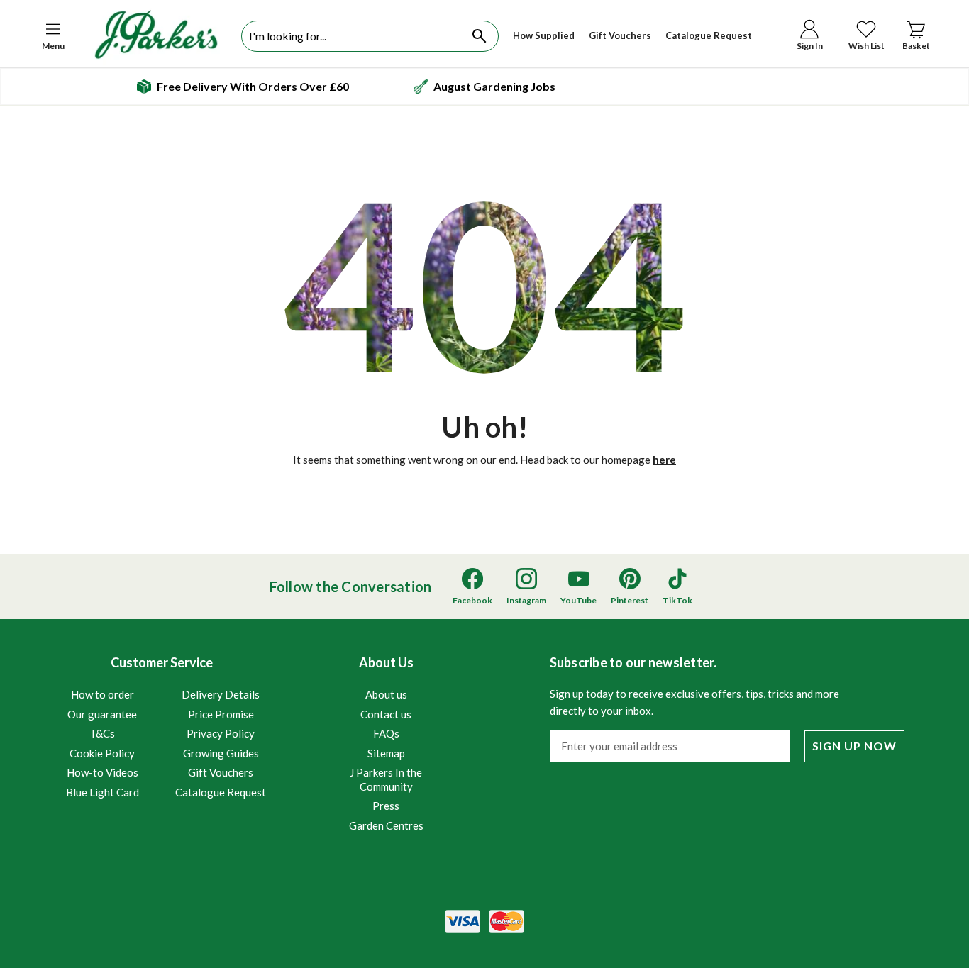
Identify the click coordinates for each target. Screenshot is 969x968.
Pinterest (629, 600)
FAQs (386, 733)
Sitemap (386, 753)
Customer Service (166, 727)
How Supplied (544, 35)
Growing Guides (221, 753)
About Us (386, 743)
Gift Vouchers (620, 35)
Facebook (472, 600)
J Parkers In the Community (386, 779)
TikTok (677, 600)
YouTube (578, 600)
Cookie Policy (102, 753)
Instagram (526, 600)
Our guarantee (102, 714)
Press (385, 805)
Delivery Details (221, 694)
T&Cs (102, 733)
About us (386, 694)
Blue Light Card (102, 792)
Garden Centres (386, 825)
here (664, 459)
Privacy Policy (221, 733)
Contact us (385, 714)
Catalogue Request (708, 35)
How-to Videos (102, 772)
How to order (102, 694)
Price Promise (221, 714)
